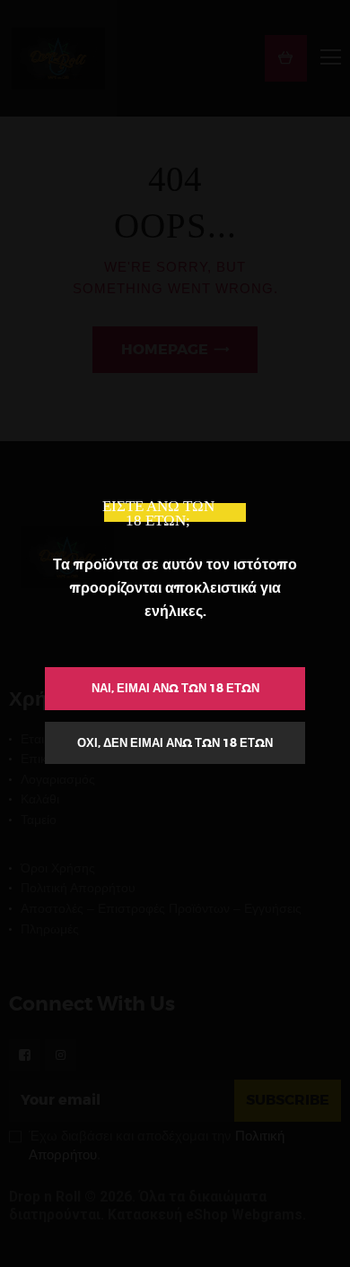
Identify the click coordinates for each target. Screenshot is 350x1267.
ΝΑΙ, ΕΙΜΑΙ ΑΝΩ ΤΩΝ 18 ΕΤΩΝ (175, 688)
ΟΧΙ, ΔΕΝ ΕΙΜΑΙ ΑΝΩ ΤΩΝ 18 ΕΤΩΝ (175, 743)
